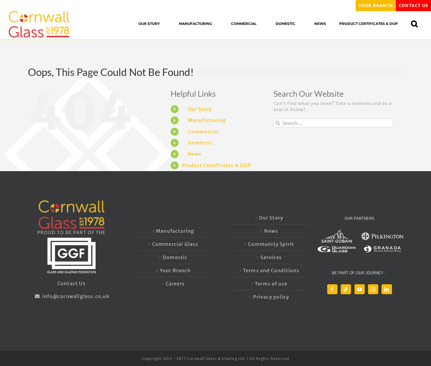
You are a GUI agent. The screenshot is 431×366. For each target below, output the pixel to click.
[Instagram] (373, 289)
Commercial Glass (175, 244)
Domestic (200, 143)
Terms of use (271, 284)
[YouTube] (359, 289)
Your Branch (175, 270)
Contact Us (71, 283)
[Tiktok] (346, 289)
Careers (175, 284)
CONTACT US (413, 5)
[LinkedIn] (386, 289)
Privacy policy (271, 297)
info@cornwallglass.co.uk (75, 296)
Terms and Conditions (271, 270)
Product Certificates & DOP (216, 165)
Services (271, 257)
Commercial (203, 132)
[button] (417, 23)
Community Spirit (271, 244)
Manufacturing (207, 120)
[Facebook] (332, 289)
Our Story (200, 109)
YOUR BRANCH (376, 5)
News (195, 154)
